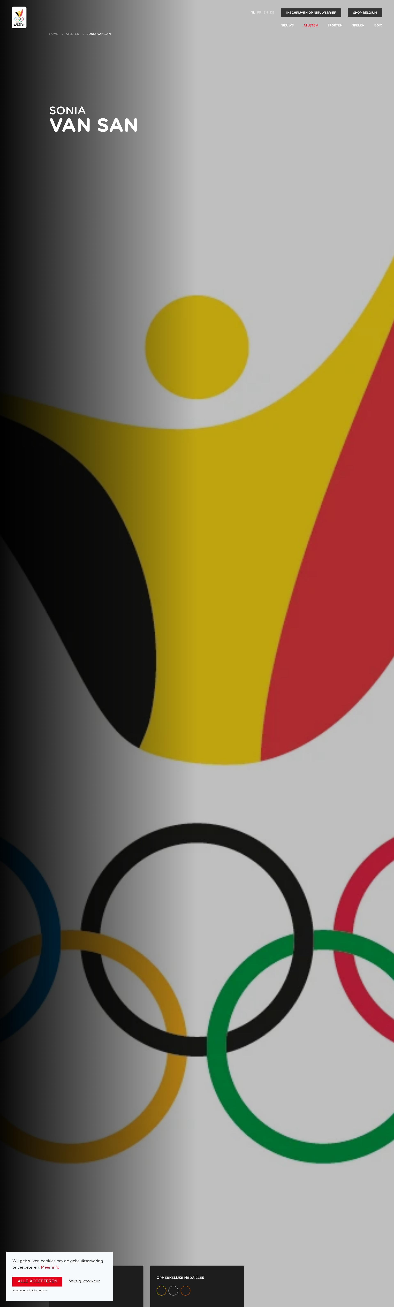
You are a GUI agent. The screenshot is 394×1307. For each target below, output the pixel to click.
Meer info (50, 1267)
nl (253, 12)
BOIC (378, 25)
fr (259, 12)
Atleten (311, 25)
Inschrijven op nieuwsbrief (311, 12)
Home (53, 34)
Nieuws (287, 25)
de (272, 12)
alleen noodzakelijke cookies (29, 1290)
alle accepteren (37, 1281)
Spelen (358, 25)
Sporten (335, 25)
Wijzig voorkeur (84, 1281)
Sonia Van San (99, 34)
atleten (72, 34)
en (265, 12)
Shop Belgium (365, 12)
